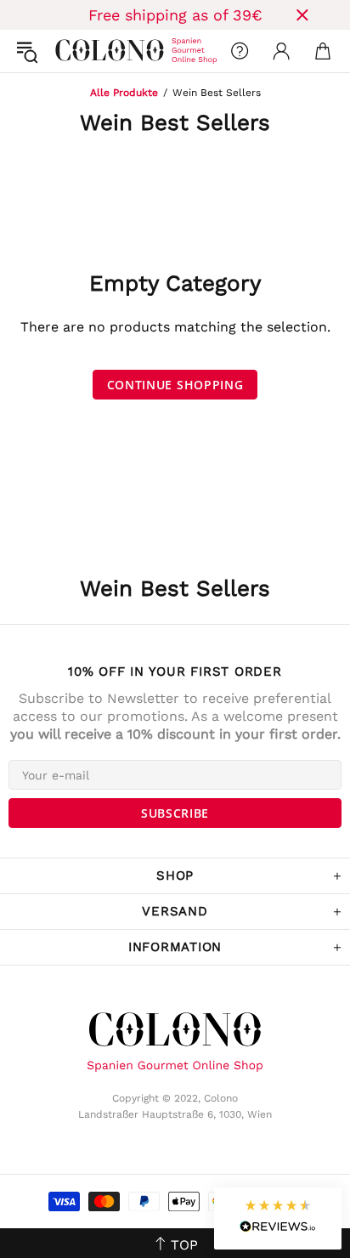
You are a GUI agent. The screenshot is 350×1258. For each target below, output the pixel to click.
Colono (68, 51)
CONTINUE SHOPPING (175, 385)
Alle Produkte (124, 93)
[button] (278, 1218)
